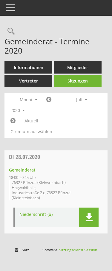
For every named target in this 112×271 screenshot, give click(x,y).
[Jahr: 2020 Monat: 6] (49, 99)
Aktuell (31, 121)
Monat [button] (27, 99)
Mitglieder (77, 67)
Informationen (28, 67)
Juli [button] (80, 99)
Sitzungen (77, 81)
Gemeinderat (22, 170)
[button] (89, 217)
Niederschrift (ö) (36, 214)
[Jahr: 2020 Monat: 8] (13, 121)
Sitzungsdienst (78, 250)
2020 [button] (15, 110)
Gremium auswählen (31, 131)
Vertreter (28, 81)
